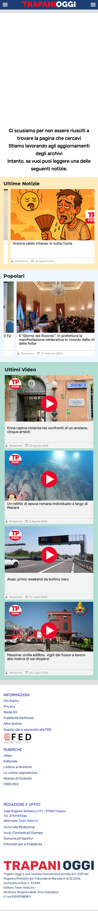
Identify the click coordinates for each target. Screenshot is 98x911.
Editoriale (11, 761)
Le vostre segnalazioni (20, 773)
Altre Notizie (13, 724)
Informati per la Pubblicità (23, 844)
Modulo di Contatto (18, 778)
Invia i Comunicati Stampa (23, 833)
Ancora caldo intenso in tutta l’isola (35, 243)
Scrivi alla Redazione (19, 827)
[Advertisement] (49, 67)
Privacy (9, 707)
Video (8, 756)
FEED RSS (11, 784)
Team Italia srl (28, 820)
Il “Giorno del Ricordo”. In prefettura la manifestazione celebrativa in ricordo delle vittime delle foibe (47, 340)
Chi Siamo (11, 701)
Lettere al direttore (18, 767)
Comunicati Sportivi (18, 838)
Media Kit (10, 712)
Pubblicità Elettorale (19, 718)
